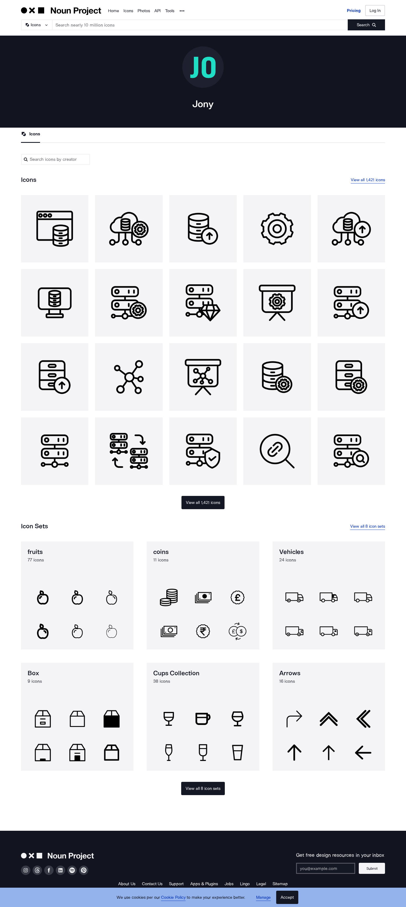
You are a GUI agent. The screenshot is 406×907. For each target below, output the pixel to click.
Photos (144, 10)
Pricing (354, 10)
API (157, 10)
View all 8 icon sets (367, 526)
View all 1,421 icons (368, 179)
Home (113, 10)
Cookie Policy (173, 897)
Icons (128, 10)
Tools (169, 10)
